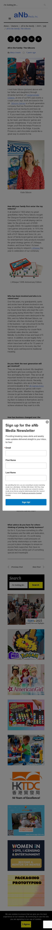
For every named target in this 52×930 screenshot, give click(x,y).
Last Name (11, 473)
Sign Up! (26, 502)
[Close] (47, 422)
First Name (11, 460)
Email (8, 448)
